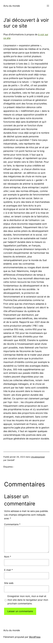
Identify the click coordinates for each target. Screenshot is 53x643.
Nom (7, 556)
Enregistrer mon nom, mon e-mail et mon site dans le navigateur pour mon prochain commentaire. (27, 600)
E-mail (8, 569)
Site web (8, 583)
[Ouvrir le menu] (48, 5)
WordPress (34, 637)
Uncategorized (38, 457)
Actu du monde (11, 5)
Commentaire (12, 524)
